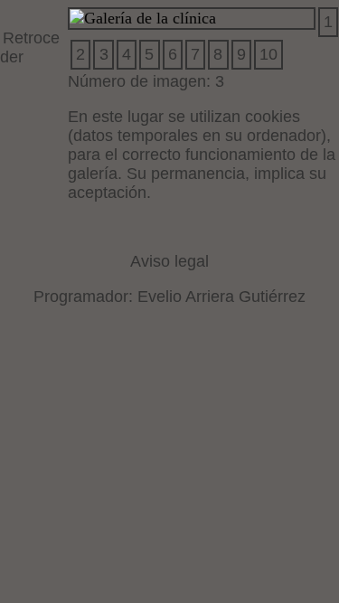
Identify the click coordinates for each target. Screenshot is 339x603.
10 (268, 54)
